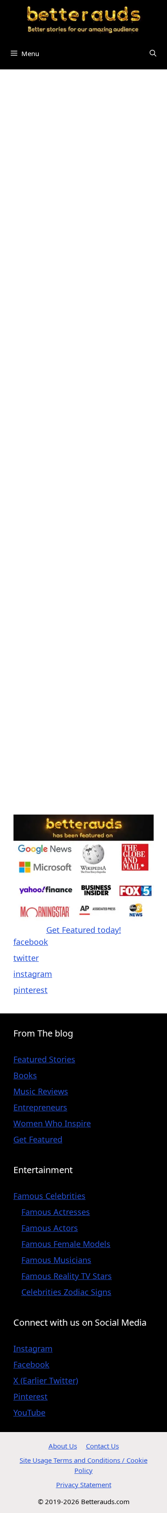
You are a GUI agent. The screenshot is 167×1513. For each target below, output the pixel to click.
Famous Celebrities (81, 88)
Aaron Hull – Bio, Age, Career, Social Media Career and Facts (79, 662)
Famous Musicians (56, 1260)
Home (24, 88)
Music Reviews (40, 1091)
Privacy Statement (83, 1484)
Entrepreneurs (40, 1107)
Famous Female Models (65, 1244)
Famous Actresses (55, 1211)
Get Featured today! (83, 929)
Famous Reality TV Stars (66, 1276)
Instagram (33, 1348)
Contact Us (102, 1445)
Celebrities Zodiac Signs (66, 1292)
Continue (118, 603)
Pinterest (30, 1396)
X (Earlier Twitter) (45, 1380)
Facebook (31, 1364)
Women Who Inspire (52, 1123)
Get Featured (37, 1139)
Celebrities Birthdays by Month (71, 112)
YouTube (29, 1412)
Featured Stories (44, 1059)
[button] (153, 53)
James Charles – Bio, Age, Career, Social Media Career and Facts (74, 467)
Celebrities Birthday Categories (71, 100)
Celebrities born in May (57, 124)
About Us (63, 1445)
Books (25, 1075)
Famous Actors (49, 1228)
